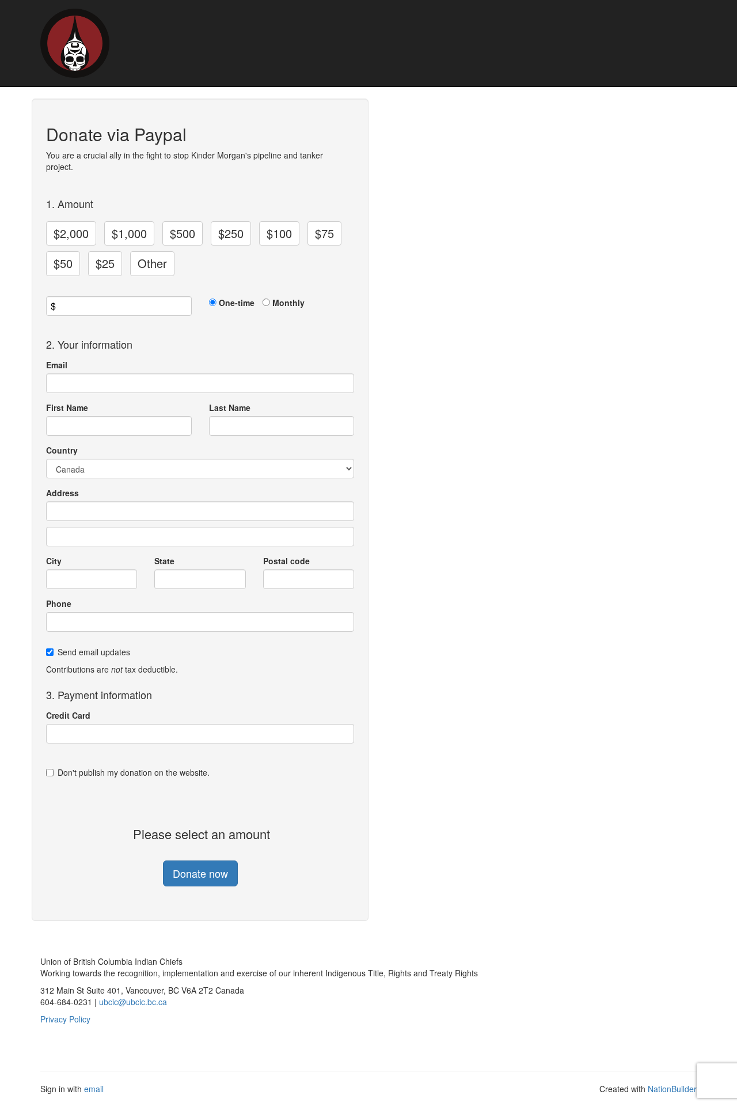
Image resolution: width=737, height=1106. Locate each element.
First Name (67, 407)
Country (62, 450)
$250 (231, 233)
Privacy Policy (65, 1019)
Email (56, 365)
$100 (279, 233)
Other (152, 263)
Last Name (229, 407)
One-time (236, 302)
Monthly (288, 302)
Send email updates (94, 652)
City (54, 561)
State (164, 561)
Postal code (286, 561)
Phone (58, 603)
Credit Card (68, 715)
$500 (182, 233)
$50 (63, 263)
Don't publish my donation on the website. (134, 772)
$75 (324, 233)
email (94, 1088)
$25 (105, 263)
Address (62, 493)
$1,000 (129, 233)
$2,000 (71, 233)
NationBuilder (672, 1088)
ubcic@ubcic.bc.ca (133, 1001)
